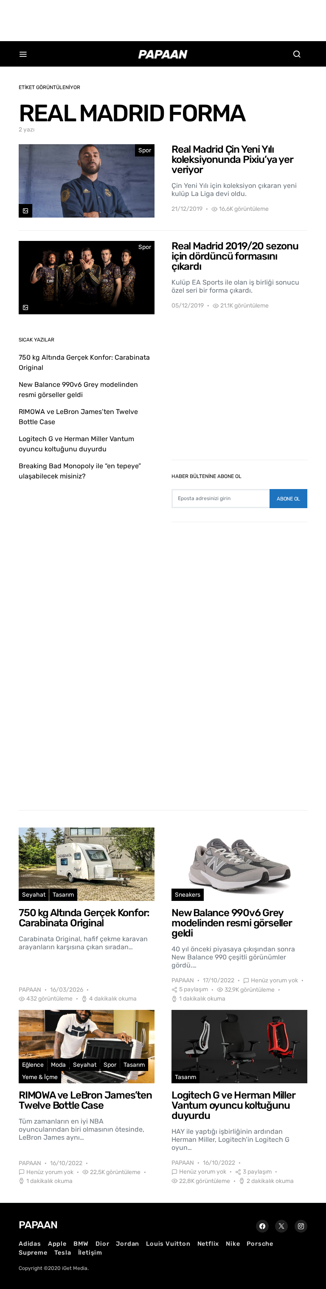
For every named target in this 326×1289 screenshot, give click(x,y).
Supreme (33, 1252)
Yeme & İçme (40, 1077)
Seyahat (33, 894)
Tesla (62, 1252)
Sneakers (187, 894)
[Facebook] (262, 1226)
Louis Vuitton (168, 1243)
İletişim (90, 1252)
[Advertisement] (163, 19)
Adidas (30, 1243)
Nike (233, 1243)
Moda (58, 1064)
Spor (144, 150)
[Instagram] (301, 1226)
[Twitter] (281, 1226)
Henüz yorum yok (274, 980)
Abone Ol (288, 499)
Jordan (127, 1243)
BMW (81, 1243)
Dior (102, 1243)
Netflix (208, 1243)
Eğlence (33, 1064)
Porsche (260, 1243)
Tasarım (63, 894)
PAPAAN (30, 989)
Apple (57, 1243)
